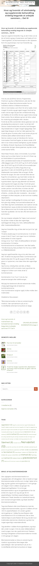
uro (21, 447)
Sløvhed (7, 442)
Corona (9, 361)
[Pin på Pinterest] (24, 312)
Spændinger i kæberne (21, 452)
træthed (7, 458)
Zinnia (9, 349)
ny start (8, 447)
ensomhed (23, 434)
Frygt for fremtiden (24, 429)
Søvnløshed (9, 452)
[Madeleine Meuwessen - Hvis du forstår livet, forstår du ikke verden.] (20, 3)
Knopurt (10, 355)
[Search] (37, 3)
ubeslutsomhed (19, 432)
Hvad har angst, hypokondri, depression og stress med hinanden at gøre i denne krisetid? (21, 368)
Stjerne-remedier (7, 409)
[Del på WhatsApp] (11, 312)
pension (4, 450)
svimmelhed (13, 434)
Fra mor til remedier (14, 343)
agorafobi (10, 450)
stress (4, 455)
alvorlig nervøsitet (20, 436)
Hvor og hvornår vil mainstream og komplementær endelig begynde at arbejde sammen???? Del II (10, 323)
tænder (10, 455)
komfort (16, 455)
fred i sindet (26, 450)
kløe (27, 436)
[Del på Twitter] (17, 312)
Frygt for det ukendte (13, 429)
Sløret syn (7, 461)
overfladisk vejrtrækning (30, 447)
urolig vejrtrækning (8, 436)
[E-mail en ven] (21, 312)
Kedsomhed (17, 458)
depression (28, 432)
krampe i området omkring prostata (19, 439)
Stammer (32, 452)
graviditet (26, 461)
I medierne (5, 405)
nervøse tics (17, 442)
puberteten (17, 450)
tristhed (26, 455)
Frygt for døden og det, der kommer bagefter (13, 427)
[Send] (36, 389)
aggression (6, 425)
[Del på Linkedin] (27, 312)
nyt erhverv (14, 447)
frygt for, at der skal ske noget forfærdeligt (24, 425)
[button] (2, 3)
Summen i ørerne (16, 461)
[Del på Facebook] (14, 312)
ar (30, 439)
